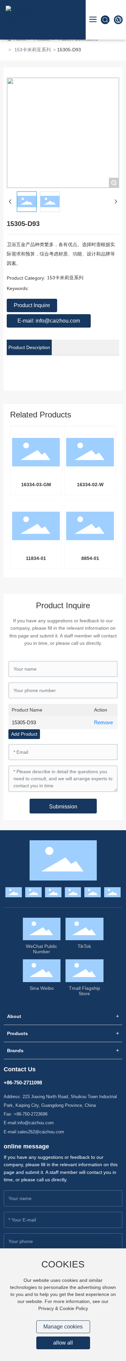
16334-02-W (90, 484)
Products (17, 1033)
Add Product (24, 734)
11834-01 (36, 558)
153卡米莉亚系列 (32, 49)
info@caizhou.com (35, 1122)
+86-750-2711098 (23, 1082)
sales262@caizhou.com (40, 1131)
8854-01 (90, 558)
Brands (15, 1050)
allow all (63, 1343)
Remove (103, 722)
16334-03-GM (36, 484)
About (14, 1016)
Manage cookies (63, 1326)
